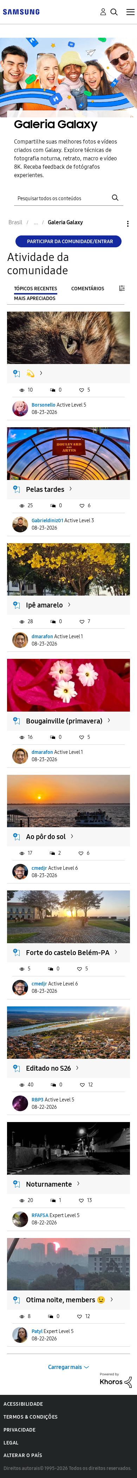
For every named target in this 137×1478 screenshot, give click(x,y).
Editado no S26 (48, 1068)
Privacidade (20, 1430)
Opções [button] (116, 223)
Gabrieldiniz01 (47, 521)
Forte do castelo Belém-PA (68, 952)
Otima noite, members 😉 (65, 1300)
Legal (11, 1443)
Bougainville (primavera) (64, 721)
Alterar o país (23, 1455)
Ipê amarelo (44, 605)
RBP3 (38, 1100)
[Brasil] (21, 11)
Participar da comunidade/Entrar (70, 242)
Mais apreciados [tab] (35, 298)
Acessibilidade (23, 1404)
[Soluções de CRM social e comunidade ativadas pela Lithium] (116, 1380)
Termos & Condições (31, 1417)
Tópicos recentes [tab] (35, 289)
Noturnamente (49, 1184)
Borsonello (44, 405)
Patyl (37, 1331)
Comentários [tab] (87, 289)
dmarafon (42, 637)
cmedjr (39, 868)
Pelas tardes (45, 489)
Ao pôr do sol (46, 836)
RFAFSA (40, 1215)
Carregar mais (65, 1367)
